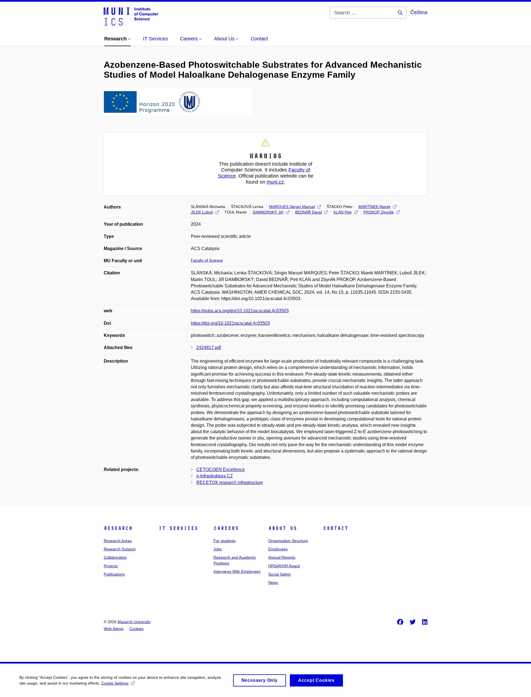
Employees (278, 549)
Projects (111, 566)
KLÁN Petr (343, 212)
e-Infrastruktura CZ (214, 476)
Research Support (120, 549)
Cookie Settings (115, 683)
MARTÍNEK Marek (374, 206)
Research (118, 528)
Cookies (136, 628)
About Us (282, 528)
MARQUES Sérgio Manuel (292, 206)
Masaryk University (134, 622)
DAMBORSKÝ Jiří (268, 212)
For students (225, 541)
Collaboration (115, 557)
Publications (114, 574)
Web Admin (114, 628)
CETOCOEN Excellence (220, 469)
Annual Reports (281, 557)
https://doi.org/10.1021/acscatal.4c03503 (230, 323)
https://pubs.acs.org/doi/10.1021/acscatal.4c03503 (240, 310)
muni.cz (275, 182)
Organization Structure (288, 541)
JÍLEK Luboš (202, 212)
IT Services (178, 528)
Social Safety (279, 574)
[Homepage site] (131, 16)
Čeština (418, 12)
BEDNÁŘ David (308, 212)
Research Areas (118, 541)
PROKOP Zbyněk (378, 212)
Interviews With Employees (237, 571)
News (273, 582)
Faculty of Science (207, 260)
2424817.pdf (208, 347)
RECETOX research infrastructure (229, 482)
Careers (226, 528)
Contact (335, 528)
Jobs (218, 549)
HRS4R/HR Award (284, 566)
